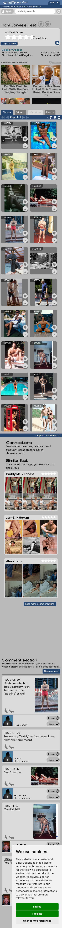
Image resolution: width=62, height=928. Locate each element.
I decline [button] (37, 913)
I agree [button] (37, 906)
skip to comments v (47, 435)
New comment (51, 671)
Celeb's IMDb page (12, 49)
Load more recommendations (39, 604)
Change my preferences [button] (37, 920)
